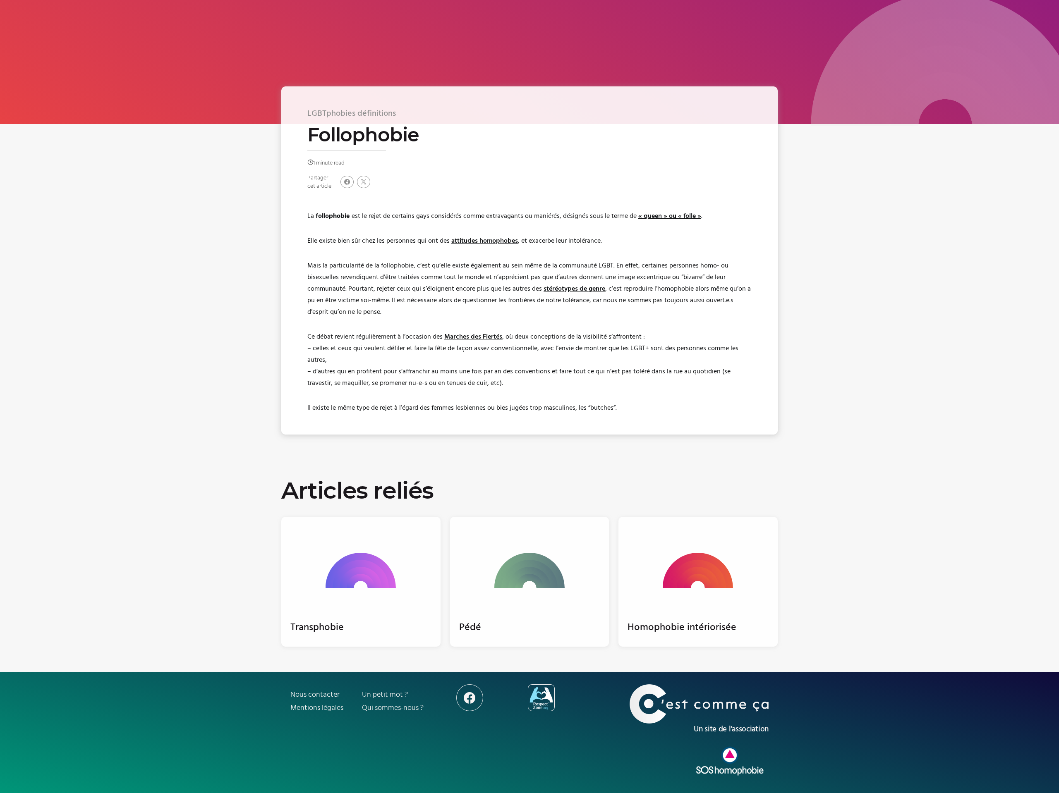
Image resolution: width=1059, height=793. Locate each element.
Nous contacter (315, 694)
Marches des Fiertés (473, 336)
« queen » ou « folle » (669, 215)
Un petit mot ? (385, 694)
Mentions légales (316, 707)
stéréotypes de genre (574, 288)
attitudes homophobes (484, 240)
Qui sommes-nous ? (393, 707)
